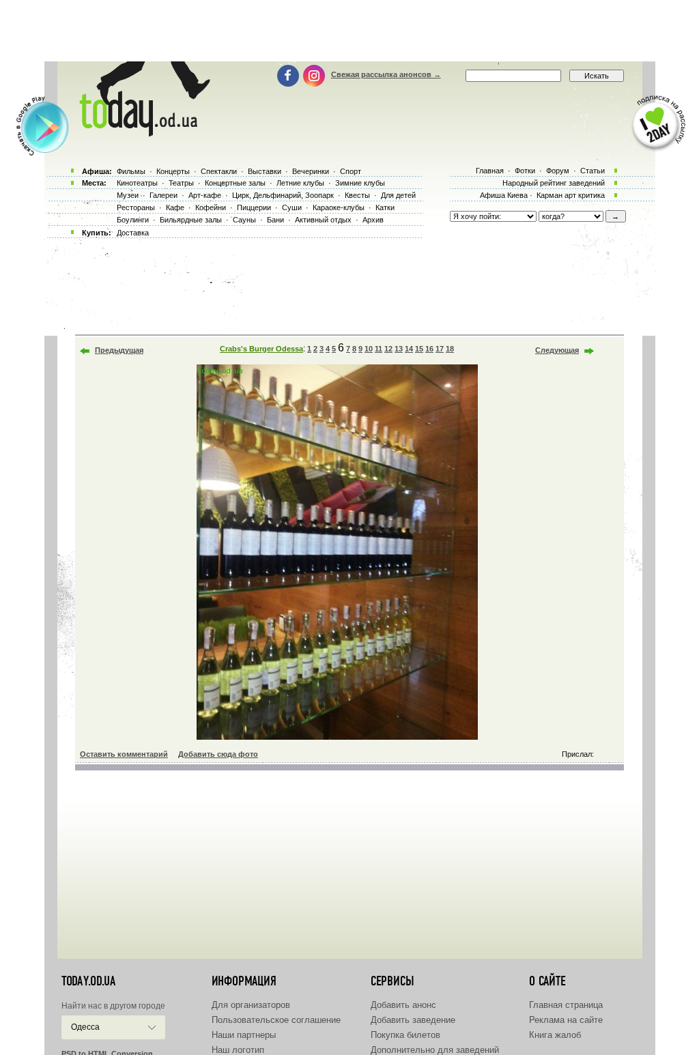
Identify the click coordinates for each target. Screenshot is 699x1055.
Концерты (173, 171)
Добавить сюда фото (218, 754)
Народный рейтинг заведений (553, 183)
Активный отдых (323, 220)
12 (388, 349)
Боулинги (133, 220)
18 (450, 349)
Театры (181, 183)
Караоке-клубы (339, 207)
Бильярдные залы (191, 220)
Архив (373, 220)
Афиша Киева (504, 195)
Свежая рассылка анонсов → (386, 74)
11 (378, 349)
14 (409, 349)
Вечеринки (310, 171)
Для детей (398, 195)
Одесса (85, 1027)
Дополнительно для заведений (435, 1050)
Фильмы (131, 171)
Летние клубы (300, 183)
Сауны (244, 220)
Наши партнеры (244, 1035)
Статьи (592, 171)
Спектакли (219, 171)
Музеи (128, 195)
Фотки (525, 171)
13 (399, 349)
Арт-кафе (204, 195)
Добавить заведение (413, 1020)
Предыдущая (119, 350)
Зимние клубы (360, 183)
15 (419, 349)
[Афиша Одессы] (142, 133)
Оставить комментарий (124, 754)
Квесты (357, 195)
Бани (275, 220)
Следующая (557, 350)
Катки (385, 207)
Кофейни (210, 207)
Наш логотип (238, 1050)
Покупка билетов (405, 1035)
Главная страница (566, 1005)
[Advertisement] (349, 30)
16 (429, 349)
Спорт (350, 171)
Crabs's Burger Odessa (261, 349)
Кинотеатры (137, 183)
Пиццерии (254, 207)
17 (440, 349)
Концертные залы (235, 183)
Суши (292, 207)
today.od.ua (88, 981)
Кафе (175, 207)
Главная (490, 171)
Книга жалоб (555, 1035)
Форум (557, 171)
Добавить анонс (403, 1005)
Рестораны (136, 207)
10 (369, 349)
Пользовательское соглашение (276, 1020)
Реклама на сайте (566, 1020)
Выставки (264, 171)
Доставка (133, 233)
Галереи (163, 195)
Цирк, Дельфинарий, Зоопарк (283, 195)
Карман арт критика (571, 195)
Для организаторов (251, 1005)
